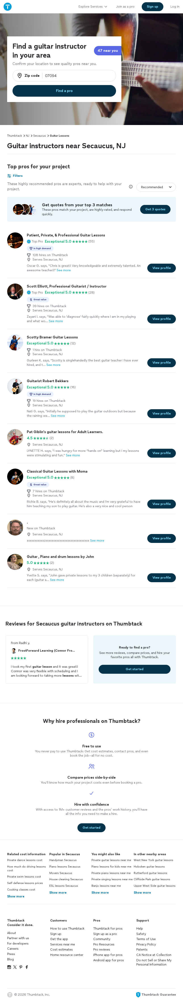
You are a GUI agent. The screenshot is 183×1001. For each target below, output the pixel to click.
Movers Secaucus (60, 873)
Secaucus (39, 135)
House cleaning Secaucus (66, 879)
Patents (142, 949)
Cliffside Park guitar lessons (152, 879)
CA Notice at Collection (153, 955)
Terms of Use (146, 939)
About (11, 933)
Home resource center (66, 955)
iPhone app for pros (108, 955)
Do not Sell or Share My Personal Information (153, 962)
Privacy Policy (146, 944)
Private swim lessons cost (24, 876)
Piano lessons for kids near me (111, 866)
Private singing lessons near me (112, 879)
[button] (35, 241)
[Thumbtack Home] (7, 6)
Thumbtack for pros (108, 928)
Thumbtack (14, 135)
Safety (141, 934)
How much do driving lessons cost (26, 868)
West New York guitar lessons (153, 860)
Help (139, 928)
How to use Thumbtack (67, 928)
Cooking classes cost (21, 889)
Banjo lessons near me (106, 885)
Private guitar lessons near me (111, 860)
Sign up (55, 934)
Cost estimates (61, 949)
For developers (18, 943)
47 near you (108, 50)
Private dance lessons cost (24, 860)
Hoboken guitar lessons (149, 866)
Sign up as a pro (105, 934)
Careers (13, 949)
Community (101, 939)
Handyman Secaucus (63, 860)
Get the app (59, 939)
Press (11, 954)
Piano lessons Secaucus (64, 866)
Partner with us (18, 938)
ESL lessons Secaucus (63, 885)
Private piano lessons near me (111, 873)
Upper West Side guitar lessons (154, 885)
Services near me (62, 944)
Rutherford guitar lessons (150, 873)
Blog (10, 959)
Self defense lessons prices (25, 883)
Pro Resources (103, 944)
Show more (15, 896)
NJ (27, 135)
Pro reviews (101, 949)
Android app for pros (108, 960)
